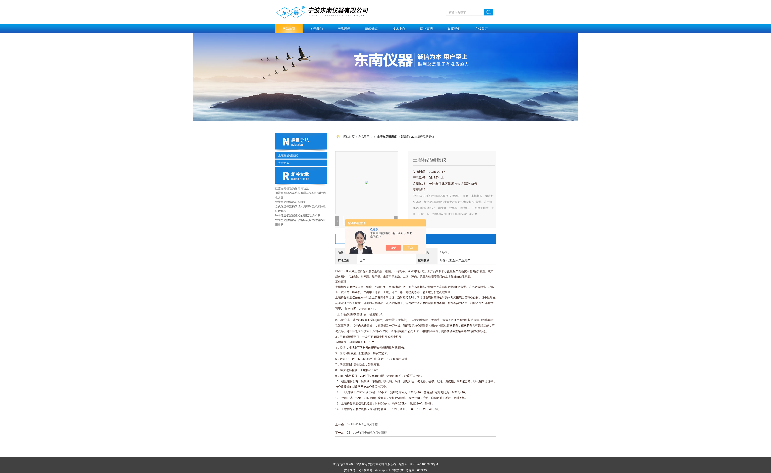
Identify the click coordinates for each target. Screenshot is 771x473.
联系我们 (454, 28)
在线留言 (481, 28)
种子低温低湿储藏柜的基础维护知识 (297, 215)
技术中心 (399, 28)
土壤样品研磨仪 (288, 155)
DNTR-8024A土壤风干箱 (362, 424)
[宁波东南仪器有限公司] (326, 2)
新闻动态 (371, 28)
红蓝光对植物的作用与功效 (292, 188)
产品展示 (344, 28)
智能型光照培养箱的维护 (290, 202)
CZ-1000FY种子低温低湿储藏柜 (367, 432)
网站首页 (288, 28)
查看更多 (283, 163)
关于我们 (316, 28)
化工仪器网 (365, 470)
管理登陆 (398, 470)
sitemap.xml (382, 470)
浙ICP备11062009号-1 (424, 464)
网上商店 (426, 28)
